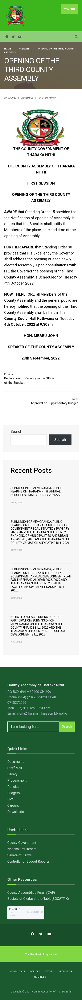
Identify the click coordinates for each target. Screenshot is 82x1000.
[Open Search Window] (76, 36)
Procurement (16, 780)
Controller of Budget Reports (28, 861)
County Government (21, 843)
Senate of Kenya (19, 855)
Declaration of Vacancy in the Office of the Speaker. (29, 379)
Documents (15, 762)
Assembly (25, 48)
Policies (13, 787)
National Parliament (21, 849)
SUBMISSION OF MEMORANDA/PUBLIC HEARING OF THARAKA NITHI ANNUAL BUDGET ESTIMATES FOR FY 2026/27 (36, 491)
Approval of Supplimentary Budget (54, 401)
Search (16, 431)
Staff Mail (14, 768)
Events (49, 971)
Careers (13, 806)
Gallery (35, 971)
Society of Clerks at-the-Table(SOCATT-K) (38, 899)
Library (12, 774)
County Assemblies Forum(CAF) (31, 893)
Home (7, 48)
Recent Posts (31, 470)
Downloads (15, 812)
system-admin (47, 97)
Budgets (13, 793)
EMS (10, 799)
